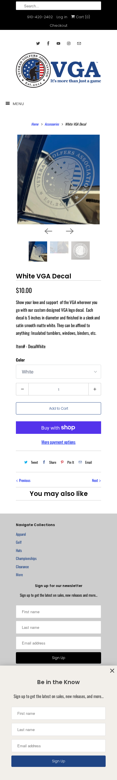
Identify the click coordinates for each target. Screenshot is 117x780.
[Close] (112, 671)
